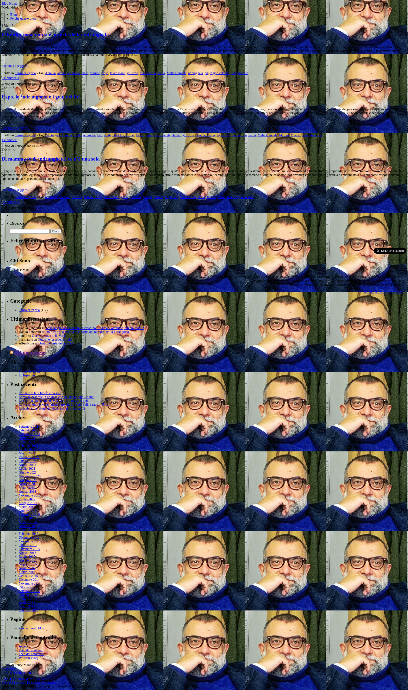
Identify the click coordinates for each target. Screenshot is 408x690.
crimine (95, 73)
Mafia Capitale (176, 73)
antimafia (73, 73)
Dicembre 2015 (29, 537)
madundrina (148, 73)
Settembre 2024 (29, 426)
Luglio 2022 (27, 449)
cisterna (77, 197)
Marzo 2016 (27, 530)
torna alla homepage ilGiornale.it (23, 678)
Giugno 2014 (28, 595)
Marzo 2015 (27, 572)
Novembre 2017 (30, 495)
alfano (61, 73)
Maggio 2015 (28, 564)
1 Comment (9, 140)
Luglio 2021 (27, 468)
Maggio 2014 (28, 598)
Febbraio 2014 (28, 610)
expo (105, 73)
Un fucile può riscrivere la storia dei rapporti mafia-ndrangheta (87, 332)
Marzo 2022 (27, 453)
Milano (295, 135)
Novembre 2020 (30, 476)
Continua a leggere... (16, 66)
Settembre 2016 (29, 514)
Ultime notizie (29, 352)
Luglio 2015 (27, 556)
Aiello (77, 135)
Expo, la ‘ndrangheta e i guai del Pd (41, 97)
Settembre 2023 (29, 434)
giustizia (132, 73)
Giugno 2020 (28, 480)
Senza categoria (25, 73)
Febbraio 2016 (28, 533)
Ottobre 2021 (28, 461)
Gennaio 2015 (28, 576)
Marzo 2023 (27, 442)
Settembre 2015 (29, 549)
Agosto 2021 (27, 465)
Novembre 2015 (30, 541)
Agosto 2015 (27, 553)
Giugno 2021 (28, 472)
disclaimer (8, 669)
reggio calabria (220, 73)
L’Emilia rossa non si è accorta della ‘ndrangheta (55, 34)
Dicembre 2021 (29, 457)
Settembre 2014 (29, 591)
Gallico (176, 135)
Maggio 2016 (28, 522)
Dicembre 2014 (29, 579)
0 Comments (10, 202)
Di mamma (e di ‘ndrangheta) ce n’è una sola (51, 159)
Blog (13, 14)
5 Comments (10, 78)
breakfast (118, 135)
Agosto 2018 (27, 491)
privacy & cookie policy (18, 672)
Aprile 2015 (27, 568)
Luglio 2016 (27, 518)
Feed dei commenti (31, 654)
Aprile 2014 (27, 602)
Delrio (140, 135)
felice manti (117, 73)
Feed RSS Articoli (14, 682)
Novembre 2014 (30, 583)
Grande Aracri (205, 135)
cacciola (64, 197)
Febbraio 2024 (28, 430)
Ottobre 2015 (28, 545)
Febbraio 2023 (28, 445)
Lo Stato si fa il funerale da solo (40, 393)
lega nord (223, 135)
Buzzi (130, 135)
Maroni (284, 135)
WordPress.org (28, 658)
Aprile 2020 (27, 484)
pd (206, 73)
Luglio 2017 (27, 499)
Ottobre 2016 (28, 510)
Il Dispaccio (27, 375)
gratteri (147, 197)
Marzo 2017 (27, 507)
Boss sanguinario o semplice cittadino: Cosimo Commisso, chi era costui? (94, 328)
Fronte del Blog (29, 371)
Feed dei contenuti (31, 650)
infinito (158, 197)
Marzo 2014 (27, 606)
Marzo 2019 (27, 487)
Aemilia (50, 73)
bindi (84, 73)
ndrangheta (195, 73)
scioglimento (239, 73)
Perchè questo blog (23, 18)
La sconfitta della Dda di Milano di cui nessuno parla (54, 401)
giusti (124, 197)
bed (99, 135)
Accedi (23, 646)
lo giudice (171, 197)
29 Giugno (52, 135)
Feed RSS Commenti (41, 682)
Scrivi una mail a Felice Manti (384, 292)
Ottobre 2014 (28, 587)
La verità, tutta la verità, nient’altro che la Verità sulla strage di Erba (64, 404)
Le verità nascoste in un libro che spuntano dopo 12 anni (56, 397)
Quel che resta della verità (49, 335)
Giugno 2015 (28, 560)
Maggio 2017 (28, 503)
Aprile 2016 (27, 526)
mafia (161, 73)
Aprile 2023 (27, 438)
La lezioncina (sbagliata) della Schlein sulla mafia (52, 408)
